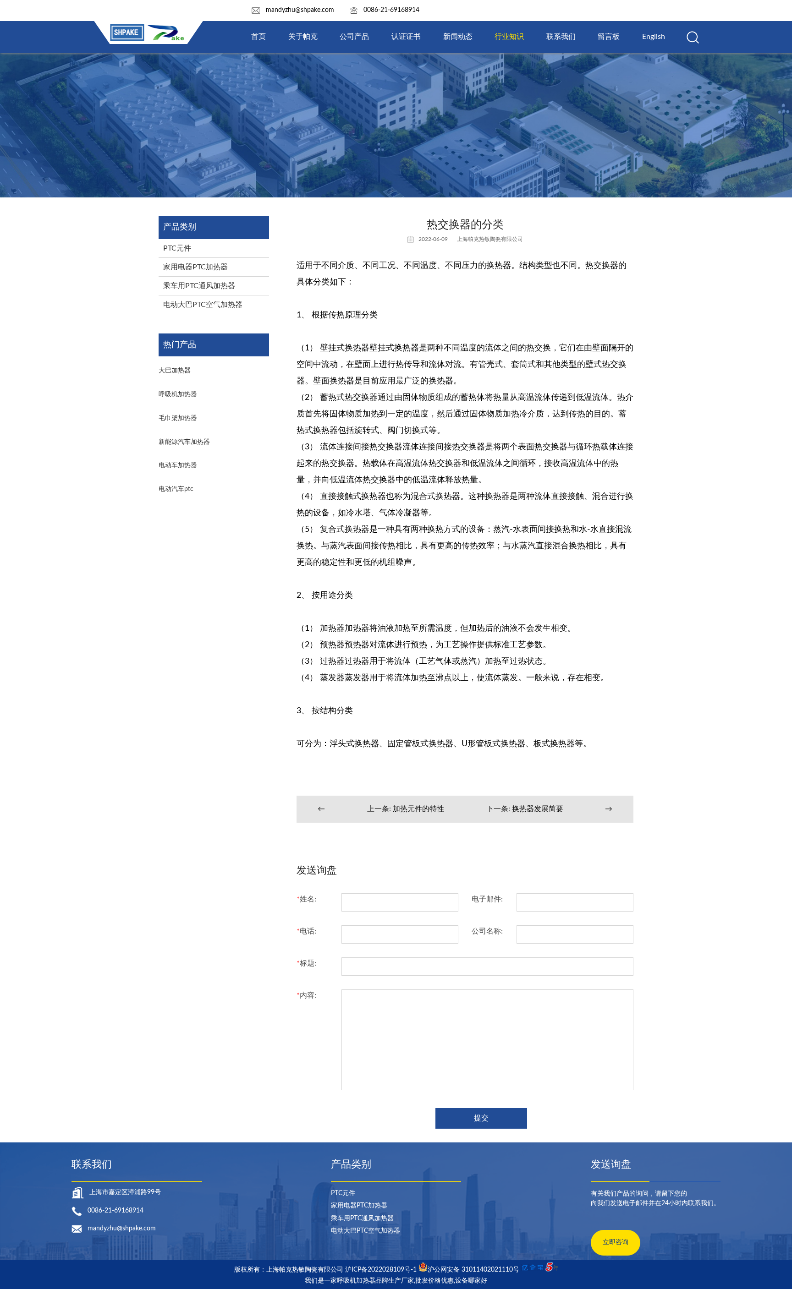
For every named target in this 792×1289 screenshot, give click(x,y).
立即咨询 (615, 1242)
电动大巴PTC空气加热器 (202, 304)
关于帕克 (303, 36)
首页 (258, 36)
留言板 (609, 36)
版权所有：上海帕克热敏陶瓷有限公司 (289, 1270)
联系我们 (561, 36)
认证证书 (406, 36)
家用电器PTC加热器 (195, 267)
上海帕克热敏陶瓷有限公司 (490, 239)
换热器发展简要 (537, 809)
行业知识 (509, 36)
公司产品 (354, 36)
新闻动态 (458, 36)
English (653, 36)
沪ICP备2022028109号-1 (381, 1270)
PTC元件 (177, 248)
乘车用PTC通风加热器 (199, 285)
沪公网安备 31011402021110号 (473, 1270)
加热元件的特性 (418, 809)
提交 (481, 1118)
